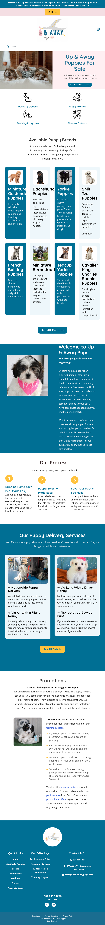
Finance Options (77, 123)
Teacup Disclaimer (52, 916)
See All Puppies (52, 330)
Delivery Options (28, 106)
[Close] (97, 46)
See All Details (52, 649)
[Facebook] (47, 905)
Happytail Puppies (59, 918)
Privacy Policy (68, 916)
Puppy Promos (77, 106)
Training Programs (28, 123)
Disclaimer (36, 916)
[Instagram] (54, 905)
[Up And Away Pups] (52, 30)
